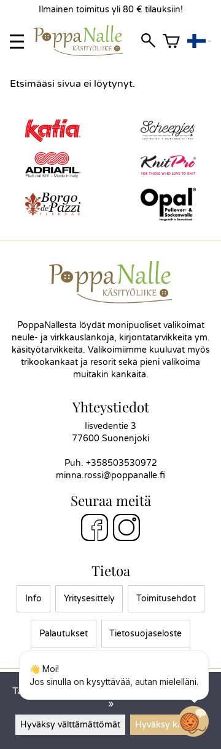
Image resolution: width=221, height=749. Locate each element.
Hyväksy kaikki (165, 724)
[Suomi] (199, 41)
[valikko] (17, 41)
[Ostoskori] (171, 41)
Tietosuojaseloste (145, 633)
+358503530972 (121, 463)
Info (33, 598)
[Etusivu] (83, 53)
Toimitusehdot (166, 598)
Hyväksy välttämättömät (70, 724)
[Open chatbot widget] (193, 721)
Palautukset (63, 633)
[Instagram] (126, 529)
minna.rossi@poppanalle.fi (110, 475)
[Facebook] (94, 529)
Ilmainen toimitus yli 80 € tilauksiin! (111, 9)
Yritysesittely (89, 598)
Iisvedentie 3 (110, 426)
